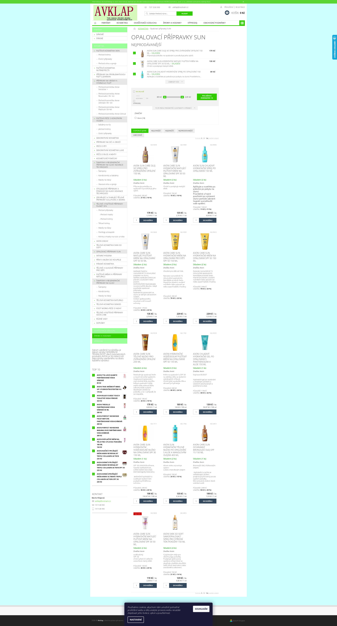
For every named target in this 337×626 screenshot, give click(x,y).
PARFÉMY (106, 22)
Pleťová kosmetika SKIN (108, 50)
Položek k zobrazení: (207, 97)
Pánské (99, 38)
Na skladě (140, 92)
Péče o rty (101, 146)
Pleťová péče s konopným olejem (109, 119)
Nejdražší (169, 131)
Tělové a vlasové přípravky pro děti (109, 269)
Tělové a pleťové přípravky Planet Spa (109, 205)
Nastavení (136, 619)
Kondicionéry (104, 291)
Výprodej (192, 22)
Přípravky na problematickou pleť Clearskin (111, 75)
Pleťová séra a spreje (107, 63)
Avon (141, 118)
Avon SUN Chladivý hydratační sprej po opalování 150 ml (173, 72)
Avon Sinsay (102, 241)
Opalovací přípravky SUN (108, 251)
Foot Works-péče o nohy (108, 308)
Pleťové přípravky (105, 210)
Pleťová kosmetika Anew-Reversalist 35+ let (109, 94)
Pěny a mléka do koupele (108, 259)
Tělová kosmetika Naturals (109, 300)
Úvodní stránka (95, 23)
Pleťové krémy (104, 54)
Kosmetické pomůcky (106, 158)
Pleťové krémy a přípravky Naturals (109, 275)
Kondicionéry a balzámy (108, 175)
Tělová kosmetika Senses (108, 304)
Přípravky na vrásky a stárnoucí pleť (106, 81)
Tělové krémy (104, 223)
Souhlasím (201, 608)
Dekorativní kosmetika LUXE (110, 150)
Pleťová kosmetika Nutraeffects (105, 69)
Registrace (240, 7)
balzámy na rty (104, 124)
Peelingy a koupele (106, 232)
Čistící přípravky (105, 59)
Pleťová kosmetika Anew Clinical (112, 114)
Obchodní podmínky (214, 22)
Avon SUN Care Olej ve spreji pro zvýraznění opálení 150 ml (175, 51)
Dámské (100, 34)
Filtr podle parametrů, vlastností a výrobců (173, 108)
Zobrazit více (173, 82)
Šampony (102, 171)
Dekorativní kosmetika (107, 138)
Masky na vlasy (104, 180)
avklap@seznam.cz (103, 501)
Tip (147, 98)
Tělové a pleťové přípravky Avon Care (109, 313)
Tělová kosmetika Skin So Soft (109, 246)
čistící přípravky (104, 133)
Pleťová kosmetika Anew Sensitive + (108, 88)
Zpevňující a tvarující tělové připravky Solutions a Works (110, 198)
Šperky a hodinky (172, 22)
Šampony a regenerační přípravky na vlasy (108, 281)
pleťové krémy (104, 129)
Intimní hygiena (104, 255)
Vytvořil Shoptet (239, 621)
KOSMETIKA (122, 22)
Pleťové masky (107, 214)
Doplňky (100, 323)
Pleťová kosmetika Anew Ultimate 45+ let (108, 101)
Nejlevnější (156, 131)
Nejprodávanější (186, 131)
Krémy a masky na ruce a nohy (111, 236)
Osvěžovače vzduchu (145, 22)
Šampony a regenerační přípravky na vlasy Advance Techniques (109, 164)
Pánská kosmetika (105, 264)
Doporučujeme (139, 131)
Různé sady (101, 319)
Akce (138, 96)
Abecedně (137, 135)
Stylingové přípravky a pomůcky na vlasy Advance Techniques (109, 191)
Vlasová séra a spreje (107, 184)
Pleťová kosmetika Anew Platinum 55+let (108, 108)
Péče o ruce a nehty (106, 154)
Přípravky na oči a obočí (108, 142)
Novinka (139, 98)
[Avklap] (115, 12)
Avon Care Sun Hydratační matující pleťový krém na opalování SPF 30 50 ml (172, 62)
